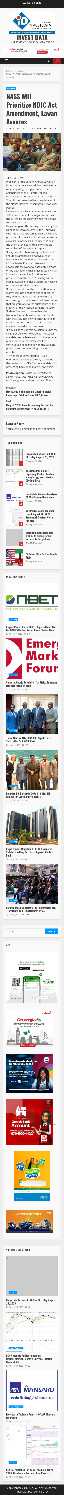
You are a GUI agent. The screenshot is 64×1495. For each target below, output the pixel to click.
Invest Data (32, 37)
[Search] (48, 61)
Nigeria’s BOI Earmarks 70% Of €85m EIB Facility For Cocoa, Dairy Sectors (32, 770)
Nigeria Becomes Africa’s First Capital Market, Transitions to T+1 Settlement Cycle (32, 884)
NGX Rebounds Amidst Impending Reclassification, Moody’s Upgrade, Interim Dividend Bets (14, 477)
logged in (26, 429)
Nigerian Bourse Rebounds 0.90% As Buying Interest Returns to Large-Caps (14, 537)
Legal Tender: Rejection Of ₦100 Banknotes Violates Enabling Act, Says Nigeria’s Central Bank (32, 825)
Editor (12, 128)
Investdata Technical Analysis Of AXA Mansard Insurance (14, 497)
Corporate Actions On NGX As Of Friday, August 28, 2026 (14, 457)
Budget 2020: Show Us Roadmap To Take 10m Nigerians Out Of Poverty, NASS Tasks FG (30, 405)
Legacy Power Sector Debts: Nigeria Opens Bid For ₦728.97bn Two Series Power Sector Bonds (32, 603)
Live (57, 61)
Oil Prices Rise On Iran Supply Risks (14, 557)
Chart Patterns (16, 1348)
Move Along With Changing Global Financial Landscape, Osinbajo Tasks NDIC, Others (28, 391)
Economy (11, 88)
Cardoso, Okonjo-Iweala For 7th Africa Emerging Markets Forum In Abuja (32, 658)
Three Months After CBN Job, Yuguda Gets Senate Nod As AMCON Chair (32, 714)
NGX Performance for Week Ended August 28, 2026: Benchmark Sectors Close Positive (14, 517)
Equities (12, 1293)
